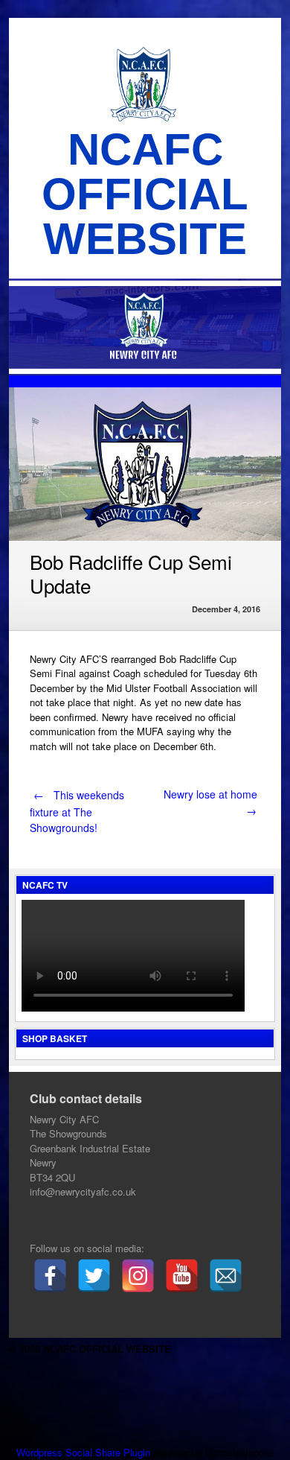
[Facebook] (50, 1275)
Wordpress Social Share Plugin (84, 1452)
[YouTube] (182, 1275)
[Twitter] (94, 1275)
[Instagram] (138, 1275)
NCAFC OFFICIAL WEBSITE (145, 194)
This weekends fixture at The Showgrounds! (77, 811)
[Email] (225, 1275)
